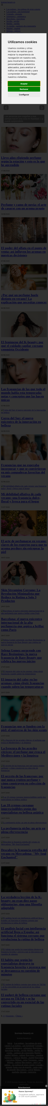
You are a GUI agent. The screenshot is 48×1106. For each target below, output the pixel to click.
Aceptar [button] (24, 84)
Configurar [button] (24, 94)
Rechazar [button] (24, 89)
